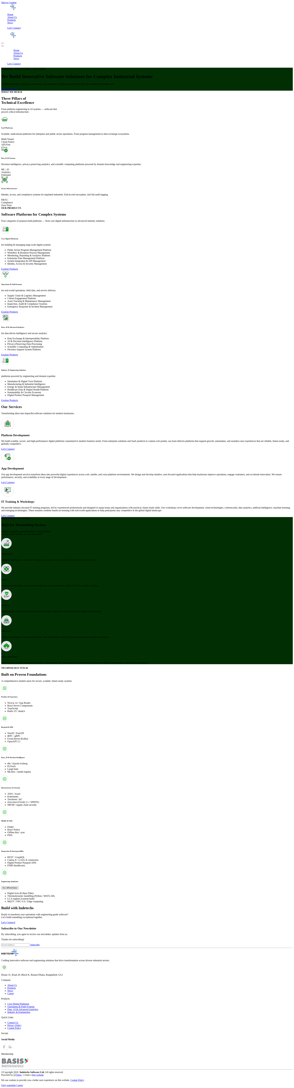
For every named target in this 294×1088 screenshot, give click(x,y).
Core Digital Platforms (18, 1004)
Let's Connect (14, 28)
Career (10, 993)
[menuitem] (10, 14)
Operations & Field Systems (20, 1006)
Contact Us (12, 1022)
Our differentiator (9, 888)
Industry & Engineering (18, 1012)
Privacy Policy (14, 1025)
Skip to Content (8, 2)
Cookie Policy (14, 1028)
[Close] (2, 45)
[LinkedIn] (10, 1048)
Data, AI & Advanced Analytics (22, 1009)
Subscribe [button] (35, 944)
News (10, 990)
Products (11, 988)
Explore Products (9, 89)
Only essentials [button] (8, 1085)
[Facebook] (4, 1048)
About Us (12, 985)
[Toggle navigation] (2, 43)
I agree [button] (19, 1085)
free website (38, 1075)
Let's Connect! (8, 922)
